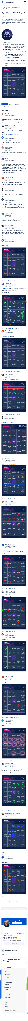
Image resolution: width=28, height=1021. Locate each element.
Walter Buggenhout (9, 458)
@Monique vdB (6, 288)
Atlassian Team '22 (5, 20)
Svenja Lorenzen (11, 122)
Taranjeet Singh (9, 225)
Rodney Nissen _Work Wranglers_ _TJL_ (14, 813)
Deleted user (10, 134)
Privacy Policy (7, 1002)
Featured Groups (16, 7)
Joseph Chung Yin (9, 137)
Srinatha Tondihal (9, 177)
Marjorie (9, 760)
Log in (3, 908)
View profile (14, 943)
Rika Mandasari (9, 720)
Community (10, 2)
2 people (9, 280)
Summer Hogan (9, 199)
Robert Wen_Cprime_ (10, 125)
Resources (6, 989)
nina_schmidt (8, 634)
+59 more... (20, 938)
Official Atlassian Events (8, 8)
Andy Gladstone (9, 113)
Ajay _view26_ (8, 189)
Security (6, 1006)
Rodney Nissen (8, 213)
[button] (7, 34)
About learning (7, 987)
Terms (5, 1004)
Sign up (8, 908)
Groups (9, 7)
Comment (4, 104)
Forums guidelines (8, 982)
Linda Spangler (8, 856)
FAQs (5, 980)
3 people (9, 498)
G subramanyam (9, 158)
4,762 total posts (8, 935)
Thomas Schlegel (9, 501)
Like (2, 122)
